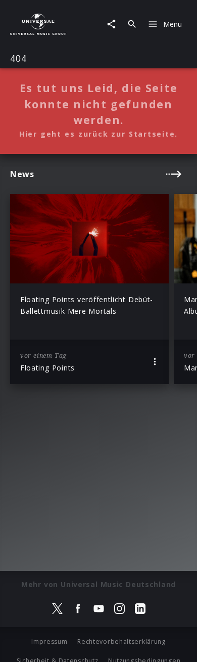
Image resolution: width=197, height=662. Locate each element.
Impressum (49, 641)
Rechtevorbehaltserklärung (121, 641)
